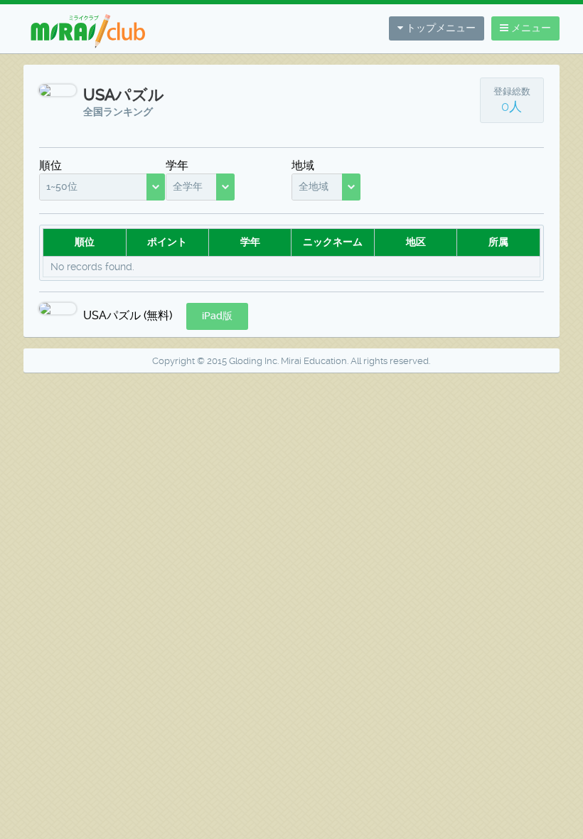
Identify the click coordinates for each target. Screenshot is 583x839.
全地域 (313, 186)
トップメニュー (439, 27)
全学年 (188, 186)
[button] (217, 316)
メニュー (529, 27)
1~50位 (61, 186)
